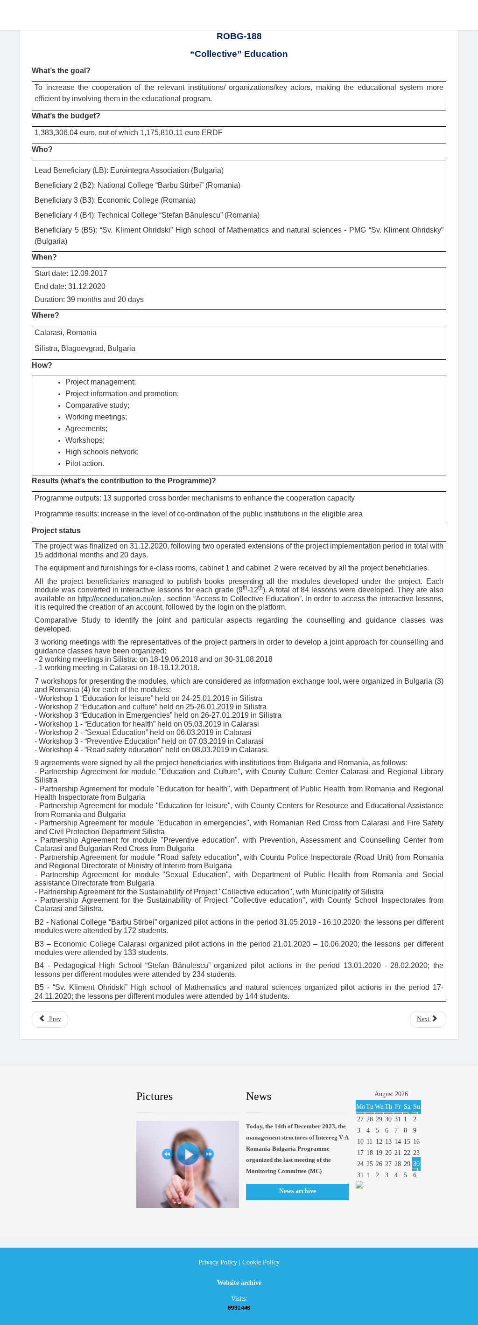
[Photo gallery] (187, 1164)
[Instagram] (106, 1096)
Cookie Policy (261, 1262)
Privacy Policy (217, 1262)
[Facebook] (38, 1096)
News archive (297, 1191)
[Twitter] (61, 1096)
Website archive (239, 1282)
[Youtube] (83, 1096)
